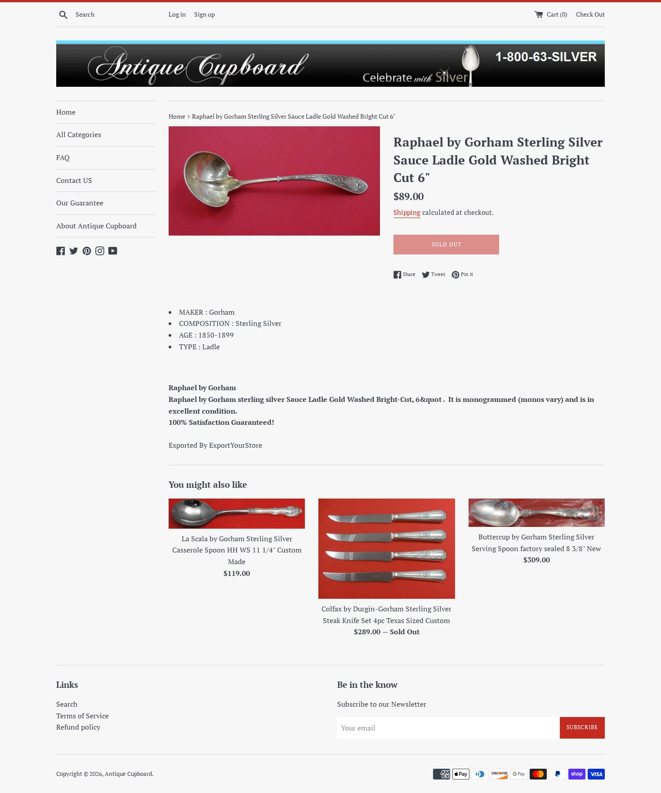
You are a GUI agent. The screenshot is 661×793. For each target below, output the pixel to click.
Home (66, 112)
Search (66, 704)
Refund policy (78, 727)
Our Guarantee (79, 203)
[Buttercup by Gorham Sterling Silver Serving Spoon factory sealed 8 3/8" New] (537, 513)
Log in (177, 14)
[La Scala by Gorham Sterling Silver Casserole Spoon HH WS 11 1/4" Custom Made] (237, 513)
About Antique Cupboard (96, 226)
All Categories (78, 134)
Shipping (406, 212)
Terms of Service (82, 716)
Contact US (74, 180)
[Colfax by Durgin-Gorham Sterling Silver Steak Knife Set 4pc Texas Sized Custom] (386, 549)
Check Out (590, 14)
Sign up (204, 14)
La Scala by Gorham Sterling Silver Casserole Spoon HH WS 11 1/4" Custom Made (237, 550)
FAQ (63, 157)
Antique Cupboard (128, 774)
